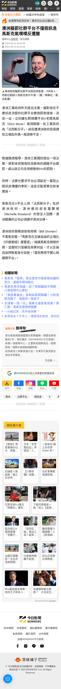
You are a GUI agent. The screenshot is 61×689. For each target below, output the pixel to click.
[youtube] (42, 646)
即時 (12, 8)
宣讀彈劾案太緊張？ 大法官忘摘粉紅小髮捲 (43, 591)
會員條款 (17, 633)
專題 (29, 8)
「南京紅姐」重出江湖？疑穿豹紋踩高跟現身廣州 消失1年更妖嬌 (30, 532)
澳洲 (7, 396)
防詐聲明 (9, 628)
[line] (34, 646)
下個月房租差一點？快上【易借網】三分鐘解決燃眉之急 (44, 506)
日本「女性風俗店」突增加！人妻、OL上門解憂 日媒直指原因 (30, 447)
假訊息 (38, 396)
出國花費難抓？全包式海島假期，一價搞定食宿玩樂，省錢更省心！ (11, 559)
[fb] (17, 646)
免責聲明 (22, 628)
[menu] (58, 8)
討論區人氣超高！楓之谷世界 (11, 474)
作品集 (48, 360)
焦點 (4, 8)
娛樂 (38, 8)
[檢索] (50, 3)
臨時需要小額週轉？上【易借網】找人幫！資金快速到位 (48, 532)
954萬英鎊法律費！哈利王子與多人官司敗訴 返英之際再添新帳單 (16, 591)
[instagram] (25, 646)
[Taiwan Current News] (37, 3)
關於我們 (30, 633)
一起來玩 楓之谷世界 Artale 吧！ (49, 447)
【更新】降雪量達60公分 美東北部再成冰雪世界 (11, 447)
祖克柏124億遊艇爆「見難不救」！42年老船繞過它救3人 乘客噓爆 (11, 532)
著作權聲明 (51, 628)
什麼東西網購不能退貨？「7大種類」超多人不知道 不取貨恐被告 (30, 558)
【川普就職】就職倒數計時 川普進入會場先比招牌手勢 (30, 473)
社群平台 (22, 396)
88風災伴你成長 (35, 14)
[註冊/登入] (56, 3)
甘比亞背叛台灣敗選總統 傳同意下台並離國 (48, 558)
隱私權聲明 (36, 628)
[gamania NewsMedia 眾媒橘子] (30, 659)
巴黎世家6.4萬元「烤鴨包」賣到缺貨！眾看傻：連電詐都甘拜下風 (15, 506)
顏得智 (14, 39)
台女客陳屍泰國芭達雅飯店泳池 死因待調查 (48, 473)
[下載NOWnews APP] (43, 3)
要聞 (21, 8)
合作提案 (43, 633)
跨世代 (55, 14)
